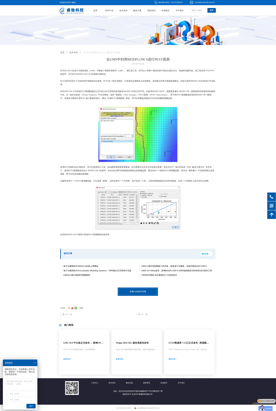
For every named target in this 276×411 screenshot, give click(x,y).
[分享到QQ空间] (69, 308)
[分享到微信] (76, 308)
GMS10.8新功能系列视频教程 (76, 275)
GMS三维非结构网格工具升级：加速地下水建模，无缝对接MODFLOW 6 (174, 266)
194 (81, 308)
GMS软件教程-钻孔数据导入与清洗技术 (159, 275)
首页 (62, 52)
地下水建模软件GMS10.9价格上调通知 (80, 266)
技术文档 (74, 52)
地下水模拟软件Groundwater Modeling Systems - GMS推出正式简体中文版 (97, 270)
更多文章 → (206, 254)
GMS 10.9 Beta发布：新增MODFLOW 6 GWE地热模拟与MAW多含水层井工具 (176, 270)
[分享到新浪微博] (72, 308)
